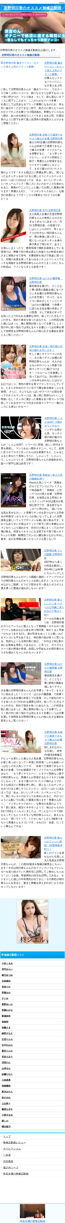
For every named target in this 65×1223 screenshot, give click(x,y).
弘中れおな (7, 1045)
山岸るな (6, 1068)
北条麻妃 (6, 981)
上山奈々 (6, 1103)
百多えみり (7, 1056)
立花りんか (7, 1039)
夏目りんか (7, 1051)
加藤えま (6, 1027)
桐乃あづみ (7, 975)
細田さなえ (7, 1033)
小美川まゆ (7, 1115)
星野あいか (7, 1004)
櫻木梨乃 (6, 1126)
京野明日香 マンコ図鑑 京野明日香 (53, 554)
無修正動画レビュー (14, 1142)
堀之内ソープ (10, 1167)
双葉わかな (7, 1010)
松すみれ (6, 1097)
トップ (7, 1136)
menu (62, 2)
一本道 (7, 1155)
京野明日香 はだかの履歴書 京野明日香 (53, 668)
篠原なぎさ (7, 1109)
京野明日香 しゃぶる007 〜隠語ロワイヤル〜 (53, 422)
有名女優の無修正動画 (15, 1173)
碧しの (5, 1121)
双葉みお (6, 992)
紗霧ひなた (7, 1074)
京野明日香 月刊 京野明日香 (45, 210)
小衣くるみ (7, 963)
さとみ (5, 998)
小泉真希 (6, 1080)
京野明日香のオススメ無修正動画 (32, 8)
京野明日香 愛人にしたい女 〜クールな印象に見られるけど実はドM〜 (54, 607)
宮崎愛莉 (6, 1086)
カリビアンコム (12, 1148)
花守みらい (7, 969)
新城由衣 (6, 1016)
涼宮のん (6, 1062)
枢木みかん (7, 1091)
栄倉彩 (5, 1021)
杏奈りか (6, 986)
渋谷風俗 (8, 1161)
